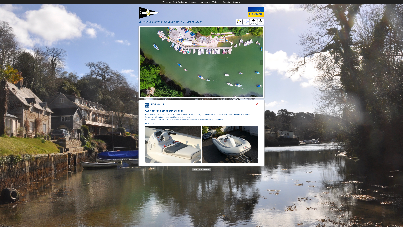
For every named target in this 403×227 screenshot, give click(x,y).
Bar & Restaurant (180, 2)
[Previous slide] (141, 62)
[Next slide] (261, 62)
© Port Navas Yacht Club (201, 169)
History (235, 2)
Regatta (226, 2)
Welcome (166, 2)
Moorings (193, 2)
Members (204, 2)
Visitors (215, 2)
